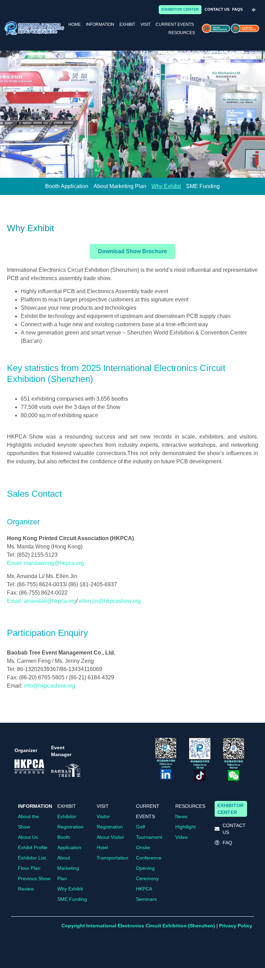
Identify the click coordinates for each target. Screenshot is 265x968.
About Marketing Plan (120, 186)
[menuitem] (253, 10)
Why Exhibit (166, 186)
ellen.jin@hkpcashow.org (110, 601)
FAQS (237, 9)
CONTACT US (217, 9)
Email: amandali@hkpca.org (41, 601)
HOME (74, 24)
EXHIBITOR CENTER (180, 9)
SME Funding (203, 186)
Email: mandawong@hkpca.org (45, 563)
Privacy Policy (235, 925)
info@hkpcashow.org (49, 686)
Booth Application (66, 186)
